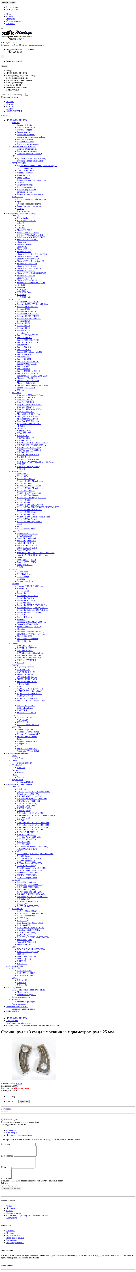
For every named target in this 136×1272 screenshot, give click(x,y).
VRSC (20, 567)
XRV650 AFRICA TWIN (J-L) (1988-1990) (36, 815)
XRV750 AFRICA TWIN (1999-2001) (33, 827)
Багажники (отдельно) (27, 151)
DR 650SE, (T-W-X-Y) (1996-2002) (32, 896)
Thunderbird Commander (27, 638)
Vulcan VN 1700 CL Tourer (29, 493)
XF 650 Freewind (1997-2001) (30, 892)
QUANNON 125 (24, 717)
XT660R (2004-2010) (26, 865)
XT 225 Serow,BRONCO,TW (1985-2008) (35, 853)
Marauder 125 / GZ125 (27, 378)
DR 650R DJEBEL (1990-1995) (30, 894)
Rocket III (21, 615)
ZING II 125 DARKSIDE (28, 724)
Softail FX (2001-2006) (27, 545)
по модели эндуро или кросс (19, 784)
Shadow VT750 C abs (26, 266)
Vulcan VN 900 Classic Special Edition (33, 517)
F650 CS (21, 954)
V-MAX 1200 (23, 435)
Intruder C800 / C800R (27, 364)
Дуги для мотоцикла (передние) (31, 158)
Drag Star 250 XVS (25, 402)
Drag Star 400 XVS (25, 407)
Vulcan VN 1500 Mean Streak (30, 481)
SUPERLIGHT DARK (27, 679)
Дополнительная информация (19, 1135)
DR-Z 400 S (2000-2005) (28, 887)
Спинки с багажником (27, 149)
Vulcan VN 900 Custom (27, 519)
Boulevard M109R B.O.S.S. (29, 318)
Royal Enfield (17, 779)
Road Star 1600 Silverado (28, 421)
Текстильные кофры (26, 134)
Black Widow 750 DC (26, 220)
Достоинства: (7, 1156)
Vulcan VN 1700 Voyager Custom (31, 498)
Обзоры (9, 106)
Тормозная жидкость (26, 994)
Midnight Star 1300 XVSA (28, 414)
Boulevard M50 (23, 321)
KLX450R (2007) (24, 935)
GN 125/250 (22, 333)
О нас (9, 14)
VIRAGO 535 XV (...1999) (29, 447)
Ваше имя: (5, 1144)
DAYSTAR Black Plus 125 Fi (30, 653)
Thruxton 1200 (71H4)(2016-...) (30, 631)
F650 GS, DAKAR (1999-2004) (31, 949)
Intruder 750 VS (24, 349)
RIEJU (15, 775)
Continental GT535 (25, 782)
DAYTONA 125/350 (26, 705)
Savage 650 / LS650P (26, 388)
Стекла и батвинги (25, 170)
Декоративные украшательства (31, 194)
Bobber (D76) (23, 591)
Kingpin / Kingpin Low (27, 741)
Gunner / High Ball (25, 729)
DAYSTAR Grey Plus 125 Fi (29, 658)
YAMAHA (16, 392)
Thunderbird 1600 (24, 636)
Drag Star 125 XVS (25, 400)
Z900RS (20, 772)
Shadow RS (22, 247)
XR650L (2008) (24, 810)
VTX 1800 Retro (24, 297)
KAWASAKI (17, 471)
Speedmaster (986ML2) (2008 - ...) (31, 622)
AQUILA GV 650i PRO (27, 698)
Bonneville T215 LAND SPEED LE (32, 610)
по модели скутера (14, 966)
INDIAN (15, 569)
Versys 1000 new (24, 944)
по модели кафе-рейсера (17, 753)
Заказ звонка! (20, 49)
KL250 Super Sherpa (26, 916)
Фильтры (16, 999)
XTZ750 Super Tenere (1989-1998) (32, 868)
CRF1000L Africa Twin (27, 849)
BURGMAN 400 (24, 971)
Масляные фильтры (26, 1002)
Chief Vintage (23, 576)
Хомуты (20, 208)
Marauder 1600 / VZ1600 (28, 380)
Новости (10, 101)
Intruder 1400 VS (24, 337)
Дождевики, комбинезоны (23, 1009)
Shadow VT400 (24, 251)
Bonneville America (25, 598)
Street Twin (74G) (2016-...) (29, 627)
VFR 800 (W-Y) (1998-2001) (29, 837)
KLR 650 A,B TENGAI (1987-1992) (33, 937)
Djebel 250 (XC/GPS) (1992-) (29, 885)
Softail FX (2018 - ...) (26, 550)
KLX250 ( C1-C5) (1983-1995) (30, 928)
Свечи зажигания (19, 1004)
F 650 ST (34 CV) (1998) (28, 951)
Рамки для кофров (25, 139)
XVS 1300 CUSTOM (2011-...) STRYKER (35, 462)
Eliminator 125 (23, 474)
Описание (11, 1130)
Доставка (10, 19)
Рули (19, 201)
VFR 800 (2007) (24, 844)
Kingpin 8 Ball (23, 744)
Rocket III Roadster (25, 617)
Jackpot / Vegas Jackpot (27, 736)
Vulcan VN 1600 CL (26, 483)
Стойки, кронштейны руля (18, 1023)
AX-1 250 (21, 789)
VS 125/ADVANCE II (26, 660)
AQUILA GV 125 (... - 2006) (29, 691)
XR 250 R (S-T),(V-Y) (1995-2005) (32, 799)
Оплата (9, 16)
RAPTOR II (22, 710)
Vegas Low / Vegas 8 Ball (28, 751)
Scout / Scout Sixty (25, 581)
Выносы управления (26, 189)
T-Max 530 (21, 982)
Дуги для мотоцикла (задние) (30, 161)
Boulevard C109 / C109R (28, 302)
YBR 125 (21, 464)
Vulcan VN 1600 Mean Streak (30, 488)
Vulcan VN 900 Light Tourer (29, 521)
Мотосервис (11, 1240)
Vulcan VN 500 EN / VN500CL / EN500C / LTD (38, 507)
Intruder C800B (23, 366)
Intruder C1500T (24, 359)
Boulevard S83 (23, 330)
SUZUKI (16, 299)
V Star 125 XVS (24, 431)
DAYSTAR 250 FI (25, 650)
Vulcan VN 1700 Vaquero (28, 495)
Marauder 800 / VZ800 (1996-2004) (32, 385)
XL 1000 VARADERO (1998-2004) (32, 846)
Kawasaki (16, 770)
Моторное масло (24, 992)
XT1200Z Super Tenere (27, 877)
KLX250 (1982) (24, 925)
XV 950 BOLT (23, 457)
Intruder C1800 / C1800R (28, 361)
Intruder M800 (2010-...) (27, 373)
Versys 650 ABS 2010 (26, 942)
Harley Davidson (19, 531)
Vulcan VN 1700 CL (26, 490)
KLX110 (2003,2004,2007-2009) (31, 913)
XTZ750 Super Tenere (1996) (29, 870)
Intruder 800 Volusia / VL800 (29, 352)
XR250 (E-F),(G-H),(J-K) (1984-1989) (33, 791)
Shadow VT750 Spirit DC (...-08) (31, 283)
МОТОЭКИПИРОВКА (17, 1006)
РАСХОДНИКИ (13, 987)
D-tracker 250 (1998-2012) (28, 930)
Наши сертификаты (15, 1242)
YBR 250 (21, 469)
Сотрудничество (13, 21)
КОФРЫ (16, 122)
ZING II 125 (22, 722)
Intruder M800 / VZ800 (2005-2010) (32, 376)
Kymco (15, 715)
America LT (22, 588)
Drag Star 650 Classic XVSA (29, 409)
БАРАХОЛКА (12, 1011)
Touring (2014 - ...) (25, 564)
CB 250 (20, 223)
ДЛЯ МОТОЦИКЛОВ (16, 120)
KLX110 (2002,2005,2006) (28, 911)
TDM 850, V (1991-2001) (28, 873)
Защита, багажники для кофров (31, 137)
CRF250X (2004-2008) (27, 803)
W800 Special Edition (26, 529)
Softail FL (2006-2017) (26, 541)
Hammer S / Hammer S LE (28, 734)
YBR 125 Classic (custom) (28, 466)
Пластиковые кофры (26, 127)
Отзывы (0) (11, 1133)
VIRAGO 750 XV (25, 452)
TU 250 (20, 390)
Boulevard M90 (23, 323)
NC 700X (21, 820)
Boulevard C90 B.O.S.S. (27, 311)
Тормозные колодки (21, 997)
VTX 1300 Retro (24, 292)
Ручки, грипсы (23, 177)
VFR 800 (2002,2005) (26, 834)
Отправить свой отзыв (11, 1188)
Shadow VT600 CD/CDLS (28, 256)
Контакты (10, 23)
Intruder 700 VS (24, 347)
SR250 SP (21, 428)
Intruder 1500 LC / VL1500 (29, 340)
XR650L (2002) (24, 808)
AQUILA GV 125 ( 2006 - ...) (30, 689)
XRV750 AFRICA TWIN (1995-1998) (33, 825)
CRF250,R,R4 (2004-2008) (28, 801)
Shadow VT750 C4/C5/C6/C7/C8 (31, 273)
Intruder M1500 (23, 369)
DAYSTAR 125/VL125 (27, 648)
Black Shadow (23, 218)
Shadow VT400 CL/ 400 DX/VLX (32, 254)
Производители (13, 1235)
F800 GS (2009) (24, 959)
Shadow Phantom (24, 244)
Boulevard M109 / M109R (28, 316)
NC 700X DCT (23, 818)
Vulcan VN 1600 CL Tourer (29, 486)
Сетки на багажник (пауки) (29, 153)
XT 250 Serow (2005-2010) (29, 858)
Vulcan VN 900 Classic (27, 512)
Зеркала (20, 182)
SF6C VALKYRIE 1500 (27, 239)
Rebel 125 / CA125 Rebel (28, 232)
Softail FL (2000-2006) (26, 538)
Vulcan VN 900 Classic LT (28, 514)
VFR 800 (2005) (24, 842)
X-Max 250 (22, 980)
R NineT (20, 758)
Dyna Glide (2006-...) (26, 536)
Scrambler (21, 619)
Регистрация (12, 7)
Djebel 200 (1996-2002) (27, 882)
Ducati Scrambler (24, 763)
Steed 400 (21, 285)
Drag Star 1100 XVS (26, 397)
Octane (20, 746)
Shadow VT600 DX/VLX (28, 259)
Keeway (15, 665)
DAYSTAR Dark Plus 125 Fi (29, 655)
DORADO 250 (23, 670)
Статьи (9, 104)
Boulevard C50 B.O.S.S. (27, 306)
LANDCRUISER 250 (26, 672)
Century (20, 777)
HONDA (16, 216)
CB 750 (20, 225)
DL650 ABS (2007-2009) (28, 906)
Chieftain (21, 579)
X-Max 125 (22, 985)
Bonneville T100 (24, 603)
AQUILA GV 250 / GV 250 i (29, 693)
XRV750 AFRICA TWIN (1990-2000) (33, 822)
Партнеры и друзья (15, 1238)
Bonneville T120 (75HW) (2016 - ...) (32, 607)
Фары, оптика (23, 175)
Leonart (15, 703)
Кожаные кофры (24, 130)
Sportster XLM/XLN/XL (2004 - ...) (32, 555)
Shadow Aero (23, 242)
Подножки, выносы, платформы (31, 180)
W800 (19, 526)
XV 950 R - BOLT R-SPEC (29, 459)
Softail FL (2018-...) (25, 543)
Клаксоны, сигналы (26, 187)
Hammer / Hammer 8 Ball (28, 732)
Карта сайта (11, 1218)
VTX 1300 (21, 290)
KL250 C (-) (22, 920)
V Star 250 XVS (24, 433)
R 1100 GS (21, 961)
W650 (19, 524)
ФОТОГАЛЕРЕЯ (14, 111)
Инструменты (23, 211)
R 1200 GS (22, 963)
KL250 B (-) (22, 918)
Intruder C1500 (23, 357)
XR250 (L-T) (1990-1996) (28, 794)
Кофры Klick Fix (24, 125)
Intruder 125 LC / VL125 (27, 335)
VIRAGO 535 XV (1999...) (29, 450)
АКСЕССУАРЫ (19, 163)
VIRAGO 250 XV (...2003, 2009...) (32, 443)
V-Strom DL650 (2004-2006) (29, 901)
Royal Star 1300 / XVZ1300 (29, 423)
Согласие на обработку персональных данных (27, 1215)
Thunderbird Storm (25, 641)
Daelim (15, 643)
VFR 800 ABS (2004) (26, 839)
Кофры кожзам (23, 132)
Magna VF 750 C (24, 230)
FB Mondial (17, 765)
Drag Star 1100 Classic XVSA (30, 395)
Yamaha (15, 978)
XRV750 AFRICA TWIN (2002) (31, 830)
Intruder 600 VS (24, 345)
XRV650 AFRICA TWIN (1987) (31, 813)
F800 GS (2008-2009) (26, 956)
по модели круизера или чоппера (21, 213)
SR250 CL (21, 426)
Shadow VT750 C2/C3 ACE (29, 268)
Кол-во (9, 1101)
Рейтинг (5, 1183)
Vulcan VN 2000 (24, 500)
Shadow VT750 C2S (26, 271)
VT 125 (20, 662)
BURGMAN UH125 (26, 973)
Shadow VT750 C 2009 (27, 263)
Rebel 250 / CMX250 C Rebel (30, 235)
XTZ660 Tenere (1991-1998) (29, 863)
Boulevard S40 (23, 326)
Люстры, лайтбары (25, 173)
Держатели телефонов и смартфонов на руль (37, 165)
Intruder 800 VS (24, 354)
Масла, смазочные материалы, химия (28, 990)
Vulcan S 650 (22, 476)
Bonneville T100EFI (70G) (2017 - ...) (33, 605)
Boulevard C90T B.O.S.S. (28, 314)
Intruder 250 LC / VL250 (27, 342)
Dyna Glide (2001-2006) (27, 533)
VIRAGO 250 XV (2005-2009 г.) (31, 445)
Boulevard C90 (23, 309)
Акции (9, 109)
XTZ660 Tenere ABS (26, 861)
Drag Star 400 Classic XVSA (29, 404)
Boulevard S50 (23, 328)
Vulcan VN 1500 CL (26, 478)
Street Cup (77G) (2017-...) (28, 624)
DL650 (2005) (23, 904)
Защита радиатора (25, 185)
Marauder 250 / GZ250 (27, 383)
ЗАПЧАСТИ (17, 196)
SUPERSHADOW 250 (27, 681)
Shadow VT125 (24, 249)
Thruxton (21, 629)
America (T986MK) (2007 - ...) (30, 586)
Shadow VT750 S (24, 278)
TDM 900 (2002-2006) (27, 875)
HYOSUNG (17, 686)
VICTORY (16, 727)
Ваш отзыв (6, 1178)
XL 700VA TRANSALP (27, 832)
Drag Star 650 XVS (25, 412)
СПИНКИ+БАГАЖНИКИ (24, 146)
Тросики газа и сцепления (29, 206)
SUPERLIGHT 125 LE (27, 677)
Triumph (15, 584)
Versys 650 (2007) (24, 939)
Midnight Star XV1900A (27, 419)
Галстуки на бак (24, 192)
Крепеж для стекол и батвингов (31, 199)
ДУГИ (14, 156)
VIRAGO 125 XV (25, 440)
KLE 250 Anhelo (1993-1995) (30, 923)
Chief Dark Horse (24, 574)
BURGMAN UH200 (26, 975)
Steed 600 (21, 287)
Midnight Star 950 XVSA (28, 416)
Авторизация (12, 9)
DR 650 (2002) (23, 899)
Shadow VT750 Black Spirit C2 (30, 261)
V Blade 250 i (23, 684)
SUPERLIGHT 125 (25, 674)
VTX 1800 (21, 294)
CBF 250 (21, 228)
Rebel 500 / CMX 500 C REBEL (31, 237)
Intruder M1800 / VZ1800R (29, 371)
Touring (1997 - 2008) (26, 560)
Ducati (14, 760)
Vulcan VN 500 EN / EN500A (30, 505)
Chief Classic (22, 572)
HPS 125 (21, 767)
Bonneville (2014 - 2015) (27, 595)
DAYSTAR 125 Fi (25, 646)
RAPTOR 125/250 (25, 708)
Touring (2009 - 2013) (26, 562)
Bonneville (21, 593)
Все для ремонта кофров (28, 144)
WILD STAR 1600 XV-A (28, 455)
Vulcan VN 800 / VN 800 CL (29, 509)
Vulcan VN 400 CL (25, 502)
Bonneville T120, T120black (29, 612)
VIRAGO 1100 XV (25, 438)
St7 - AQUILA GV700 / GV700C (31, 701)
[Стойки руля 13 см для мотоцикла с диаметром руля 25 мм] (34, 1079)
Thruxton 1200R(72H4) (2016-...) (31, 634)
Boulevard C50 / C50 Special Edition (32, 304)
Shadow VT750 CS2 (26, 275)
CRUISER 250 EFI (25, 667)
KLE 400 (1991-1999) (26, 932)
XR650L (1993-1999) (26, 806)
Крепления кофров (25, 142)
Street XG (21, 557)
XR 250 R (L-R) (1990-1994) (29, 796)
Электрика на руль (25, 168)
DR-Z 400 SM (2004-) (26, 889)
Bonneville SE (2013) (26, 600)
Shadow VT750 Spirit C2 (28, 280)
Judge (19, 739)
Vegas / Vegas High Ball (27, 748)
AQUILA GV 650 (25, 696)
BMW (14, 756)
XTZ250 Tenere (24, 856)
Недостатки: (6, 1167)
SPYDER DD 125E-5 (26, 713)
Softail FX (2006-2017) (27, 548)
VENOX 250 (22, 720)
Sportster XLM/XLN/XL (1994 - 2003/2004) (36, 552)
